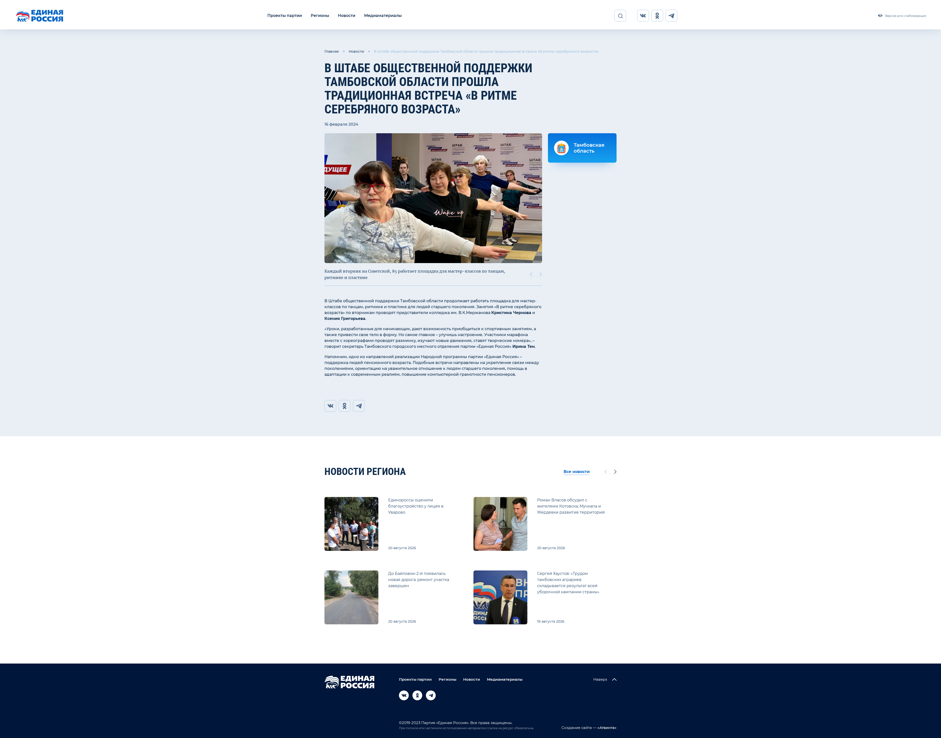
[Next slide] (541, 274)
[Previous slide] (531, 274)
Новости (346, 15)
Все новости (577, 471)
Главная (331, 51)
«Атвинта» (606, 727)
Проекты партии (284, 15)
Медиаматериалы (383, 15)
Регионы (320, 15)
